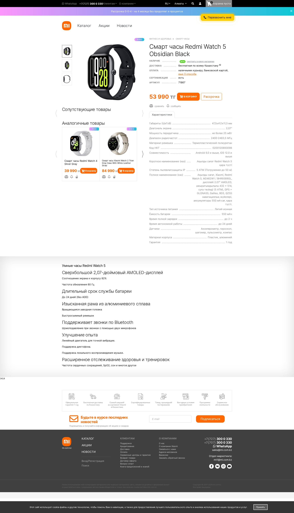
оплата (153, 70)
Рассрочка (211, 96)
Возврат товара (127, 458)
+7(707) (218, 442)
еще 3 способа (187, 74)
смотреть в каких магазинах (200, 61)
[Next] (142, 154)
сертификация (158, 77)
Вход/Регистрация (93, 460)
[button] (180, 3)
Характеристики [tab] (162, 114)
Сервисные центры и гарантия (135, 455)
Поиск (85, 465)
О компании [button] (126, 3)
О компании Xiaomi (168, 446)
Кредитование (127, 446)
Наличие (154, 60)
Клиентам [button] (109, 3)
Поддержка (126, 443)
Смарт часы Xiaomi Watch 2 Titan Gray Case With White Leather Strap (118, 162)
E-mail (155, 418)
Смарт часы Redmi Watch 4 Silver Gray (80, 162)
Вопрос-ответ (127, 463)
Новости (124, 25)
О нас (161, 443)
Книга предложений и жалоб (134, 466)
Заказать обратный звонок (172, 458)
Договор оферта (128, 461)
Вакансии (163, 455)
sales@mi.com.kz (222, 449)
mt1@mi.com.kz (223, 459)
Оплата (123, 452)
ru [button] (166, 3)
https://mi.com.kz (149, 487)
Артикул (154, 82)
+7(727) (91, 3)
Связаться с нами (167, 449)
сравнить (159, 106)
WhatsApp (70, 3)
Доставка (155, 65)
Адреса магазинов (168, 452)
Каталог (84, 25)
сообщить (176, 106)
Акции (104, 25)
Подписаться (210, 419)
